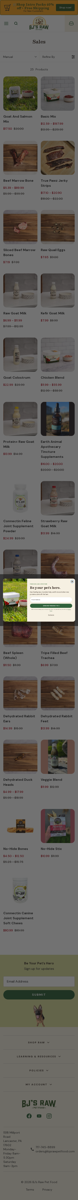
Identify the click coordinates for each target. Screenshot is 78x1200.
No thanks (51, 615)
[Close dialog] (72, 581)
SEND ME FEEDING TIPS (51, 605)
